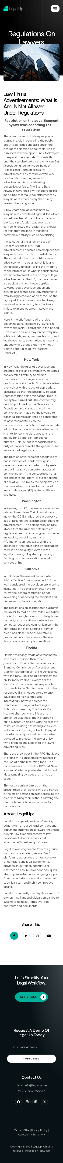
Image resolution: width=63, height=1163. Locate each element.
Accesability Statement (31, 1134)
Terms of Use (21, 1130)
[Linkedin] (35, 1102)
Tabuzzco (44, 1150)
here (12, 494)
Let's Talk (28, 996)
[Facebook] (18, 1102)
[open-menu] (55, 8)
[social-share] (14, 936)
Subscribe (31, 1058)
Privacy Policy (39, 1130)
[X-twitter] (44, 1102)
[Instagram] (27, 1102)
